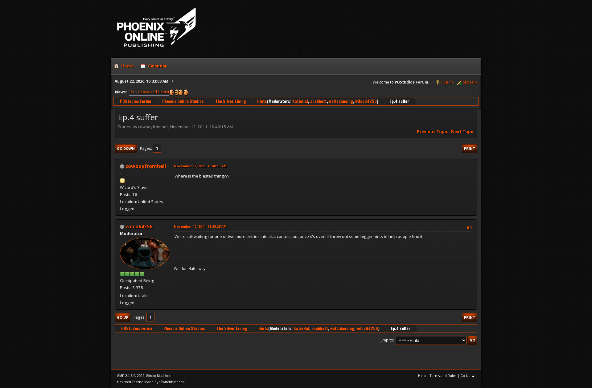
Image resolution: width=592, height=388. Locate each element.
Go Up (122, 317)
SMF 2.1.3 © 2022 (130, 376)
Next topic (462, 131)
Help (422, 375)
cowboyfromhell (145, 166)
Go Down (126, 148)
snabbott (318, 101)
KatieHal (300, 101)
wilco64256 (366, 101)
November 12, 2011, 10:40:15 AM (200, 166)
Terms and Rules (443, 375)
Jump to (386, 340)
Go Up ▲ (467, 375)
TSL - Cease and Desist (149, 92)
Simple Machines (158, 376)
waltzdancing (341, 101)
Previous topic (432, 131)
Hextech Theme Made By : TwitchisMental (151, 381)
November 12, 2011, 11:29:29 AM (200, 226)
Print (469, 148)
